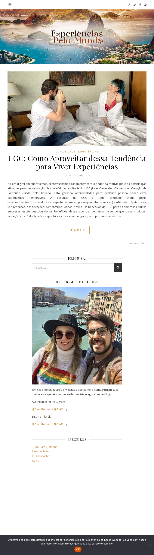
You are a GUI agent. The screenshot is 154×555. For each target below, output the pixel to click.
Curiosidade (65, 151)
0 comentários (137, 243)
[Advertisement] (77, 499)
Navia (35, 460)
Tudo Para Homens (44, 447)
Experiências (88, 151)
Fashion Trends (42, 451)
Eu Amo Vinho (40, 456)
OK (78, 549)
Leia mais (77, 230)
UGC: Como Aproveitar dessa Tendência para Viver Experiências (77, 162)
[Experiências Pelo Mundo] (77, 36)
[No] (149, 545)
